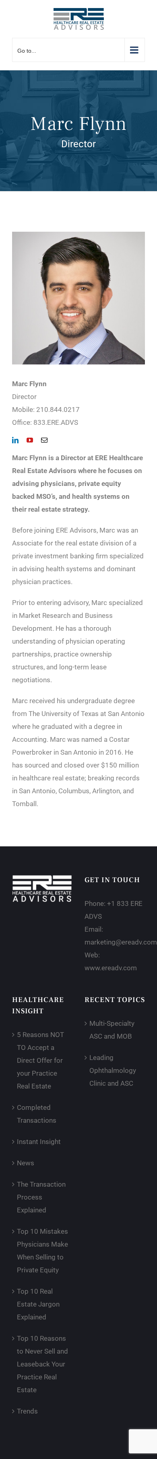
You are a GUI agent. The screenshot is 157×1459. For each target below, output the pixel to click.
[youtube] (30, 440)
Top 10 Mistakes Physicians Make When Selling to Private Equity (42, 1250)
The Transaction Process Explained (41, 1197)
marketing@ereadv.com (121, 942)
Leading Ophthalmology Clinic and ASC (112, 1070)
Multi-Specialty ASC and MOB (111, 1029)
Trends (27, 1411)
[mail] (44, 440)
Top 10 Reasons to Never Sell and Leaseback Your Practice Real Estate (42, 1364)
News (25, 1163)
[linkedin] (15, 440)
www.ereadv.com (111, 968)
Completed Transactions (36, 1113)
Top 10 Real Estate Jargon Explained (38, 1304)
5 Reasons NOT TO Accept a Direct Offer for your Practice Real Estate (40, 1060)
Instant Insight (39, 1142)
